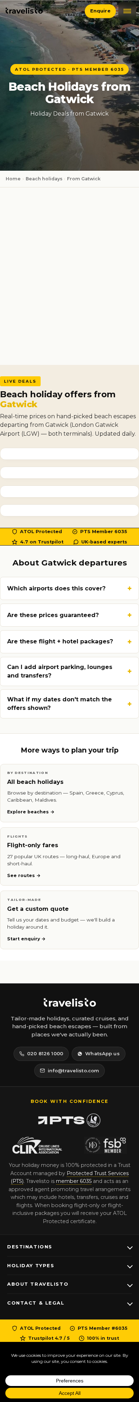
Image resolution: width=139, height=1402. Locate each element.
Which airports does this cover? (56, 588)
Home (13, 178)
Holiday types (30, 1265)
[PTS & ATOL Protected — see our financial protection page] (69, 1120)
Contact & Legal (36, 1303)
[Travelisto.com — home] (24, 11)
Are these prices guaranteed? (53, 615)
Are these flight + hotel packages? (60, 641)
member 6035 (74, 1181)
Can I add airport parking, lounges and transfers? (59, 671)
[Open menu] (127, 11)
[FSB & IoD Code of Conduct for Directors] (105, 1145)
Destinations (29, 1246)
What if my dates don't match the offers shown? (59, 703)
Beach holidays (44, 178)
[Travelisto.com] (69, 1003)
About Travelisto (37, 1284)
